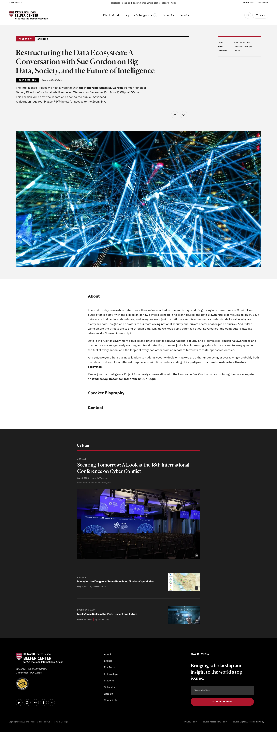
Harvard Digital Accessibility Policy (248, 721)
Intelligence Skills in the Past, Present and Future (107, 614)
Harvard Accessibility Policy (214, 721)
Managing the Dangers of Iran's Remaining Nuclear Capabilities (115, 581)
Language (15, 3)
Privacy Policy (190, 721)
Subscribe (263, 3)
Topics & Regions (140, 15)
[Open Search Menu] (247, 15)
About (107, 654)
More (262, 15)
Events (108, 660)
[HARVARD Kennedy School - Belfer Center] (28, 15)
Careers (108, 693)
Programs (248, 3)
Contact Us (110, 700)
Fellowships (111, 674)
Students (109, 680)
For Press (109, 667)
